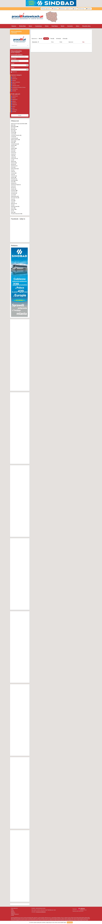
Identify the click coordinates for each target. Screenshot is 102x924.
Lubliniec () (13, 157)
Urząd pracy (14, 109)
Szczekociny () (14, 193)
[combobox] (19, 45)
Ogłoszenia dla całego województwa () (19, 123)
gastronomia (14, 78)
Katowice (14, 26)
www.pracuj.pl (15, 96)
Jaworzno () (13, 145)
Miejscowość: (13, 58)
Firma (52, 42)
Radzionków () (14, 178)
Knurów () (13, 151)
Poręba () (13, 171)
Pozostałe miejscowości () (16, 213)
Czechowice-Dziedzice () (16, 135)
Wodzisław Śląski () (15, 206)
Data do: (12, 67)
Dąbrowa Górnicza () (15, 139)
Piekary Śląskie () (15, 168)
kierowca (14, 83)
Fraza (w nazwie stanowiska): (17, 54)
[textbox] (19, 45)
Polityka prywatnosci (15, 914)
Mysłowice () (14, 162)
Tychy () (13, 200)
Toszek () (13, 199)
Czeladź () (13, 136)
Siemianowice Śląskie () (16, 184)
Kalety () (13, 146)
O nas (75, 8)
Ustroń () (13, 202)
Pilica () (12, 170)
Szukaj (19, 115)
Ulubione (55, 8)
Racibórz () (13, 177)
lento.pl (13, 106)
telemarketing (15, 89)
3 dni (46, 38)
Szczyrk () (13, 194)
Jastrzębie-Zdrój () (15, 144)
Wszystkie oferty (86, 26)
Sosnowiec (70, 26)
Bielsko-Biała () (14, 126)
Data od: (12, 63)
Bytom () (13, 130)
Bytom (30, 26)
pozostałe (14, 90)
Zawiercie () (13, 209)
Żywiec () (13, 212)
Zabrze (77, 26)
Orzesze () (13, 167)
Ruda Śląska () (14, 180)
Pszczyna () (13, 173)
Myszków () (13, 164)
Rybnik (62, 26)
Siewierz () (13, 186)
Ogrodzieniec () (14, 165)
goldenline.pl (14, 99)
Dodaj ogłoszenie (46, 8)
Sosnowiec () (14, 190)
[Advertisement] (72, 17)
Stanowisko (34, 42)
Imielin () (13, 142)
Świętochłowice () (15, 196)
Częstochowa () (14, 138)
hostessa (14, 80)
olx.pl (13, 108)
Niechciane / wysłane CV (65, 8)
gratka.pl (14, 101)
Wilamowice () (14, 203)
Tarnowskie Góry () (15, 197)
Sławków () (13, 189)
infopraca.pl (14, 104)
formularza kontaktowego (41, 911)
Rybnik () (13, 181)
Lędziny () (13, 155)
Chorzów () (13, 132)
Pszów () (13, 174)
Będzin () (13, 125)
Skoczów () (13, 187)
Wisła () (12, 205)
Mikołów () (13, 161)
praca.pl (13, 97)
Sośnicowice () (14, 191)
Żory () (12, 210)
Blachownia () (14, 129)
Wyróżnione (14, 71)
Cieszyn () (13, 133)
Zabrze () (13, 207)
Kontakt (89, 8)
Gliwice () (13, 141)
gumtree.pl (14, 102)
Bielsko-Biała (22, 26)
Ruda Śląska (55, 26)
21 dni (65, 38)
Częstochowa (38, 26)
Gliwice (47, 26)
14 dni (58, 38)
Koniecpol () (13, 152)
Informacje (81, 8)
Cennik (12, 910)
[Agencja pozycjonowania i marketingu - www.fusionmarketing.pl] (82, 909)
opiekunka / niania (15, 85)
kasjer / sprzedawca (16, 82)
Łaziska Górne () (14, 158)
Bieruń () (13, 128)
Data (83, 42)
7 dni (52, 38)
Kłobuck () (13, 149)
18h (40, 38)
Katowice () (14, 148)
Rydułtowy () (13, 183)
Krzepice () (13, 154)
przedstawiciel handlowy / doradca (18, 87)
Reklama (12, 911)
